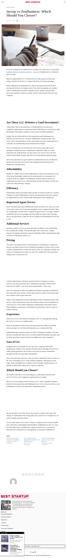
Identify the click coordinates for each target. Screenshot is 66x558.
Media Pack (4, 519)
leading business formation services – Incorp (22, 72)
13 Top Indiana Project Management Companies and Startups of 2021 (31, 439)
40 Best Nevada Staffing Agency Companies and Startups (48, 439)
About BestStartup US (6, 514)
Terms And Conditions (7, 528)
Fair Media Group (46, 555)
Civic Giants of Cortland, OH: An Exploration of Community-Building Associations (16, 548)
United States (10, 7)
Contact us (3, 522)
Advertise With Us (6, 517)
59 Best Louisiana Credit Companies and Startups (16, 537)
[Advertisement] (33, 110)
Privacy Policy (5, 525)
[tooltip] (23, 474)
